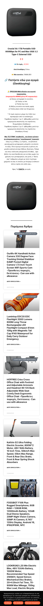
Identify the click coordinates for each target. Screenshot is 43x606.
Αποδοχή (8, 603)
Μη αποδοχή (18, 603)
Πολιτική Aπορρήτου (32, 603)
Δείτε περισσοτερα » (13, 281)
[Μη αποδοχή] (40, 598)
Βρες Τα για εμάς (21, 169)
